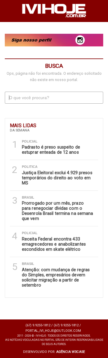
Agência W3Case (70, 352)
